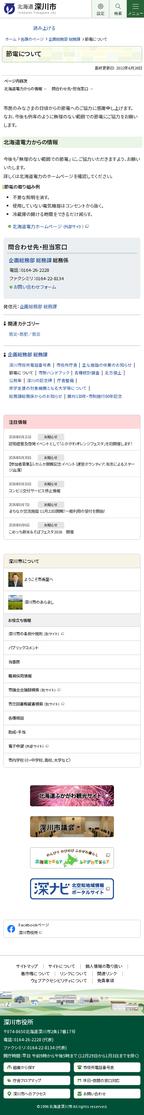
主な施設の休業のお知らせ (107, 365)
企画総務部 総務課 (64, 39)
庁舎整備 (65, 380)
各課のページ (32, 39)
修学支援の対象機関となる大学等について (48, 388)
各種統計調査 (87, 372)
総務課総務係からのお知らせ (35, 396)
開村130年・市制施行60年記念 (94, 396)
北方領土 (113, 372)
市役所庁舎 (66, 365)
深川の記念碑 (39, 380)
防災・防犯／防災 (25, 334)
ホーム (10, 39)
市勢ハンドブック (54, 372)
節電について (21, 372)
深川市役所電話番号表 (30, 365)
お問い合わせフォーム (35, 286)
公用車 (15, 380)
